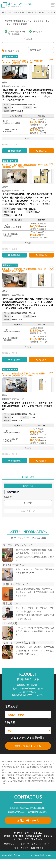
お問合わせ (16, 150)
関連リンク (9, 844)
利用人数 (10, 722)
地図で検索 (29, 477)
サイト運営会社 (21, 848)
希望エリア (11, 706)
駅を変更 (28, 502)
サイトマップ (23, 844)
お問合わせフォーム (28, 820)
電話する (43, 150)
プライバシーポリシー (41, 844)
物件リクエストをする (28, 746)
